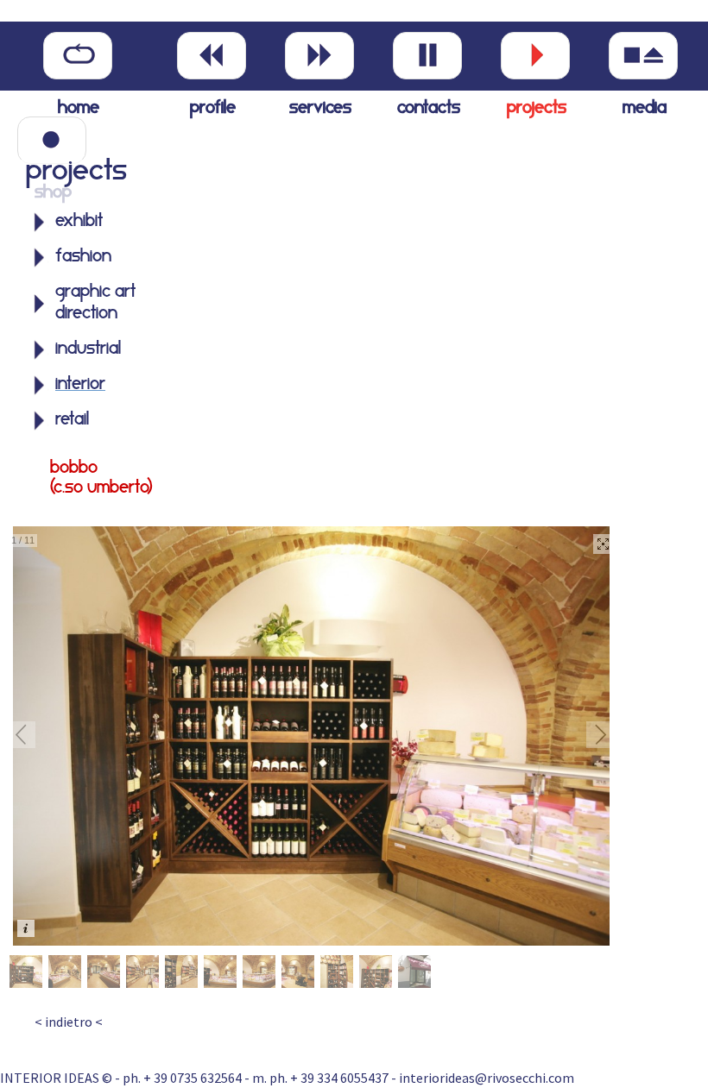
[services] (319, 55)
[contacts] (427, 55)
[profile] (211, 55)
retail (72, 420)
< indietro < (69, 1021)
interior (80, 385)
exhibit (79, 222)
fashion (83, 257)
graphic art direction (95, 303)
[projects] (535, 55)
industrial (88, 349)
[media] (643, 55)
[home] (77, 55)
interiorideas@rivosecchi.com (486, 1077)
